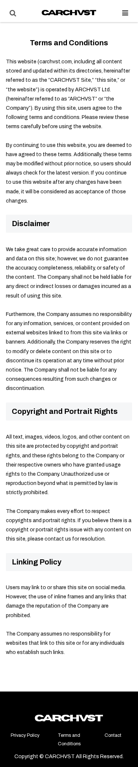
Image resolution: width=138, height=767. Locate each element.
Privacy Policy (25, 735)
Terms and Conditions (69, 739)
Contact (113, 735)
